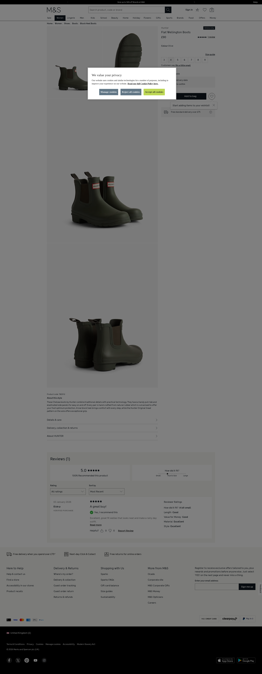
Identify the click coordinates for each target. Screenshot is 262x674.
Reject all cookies (131, 92)
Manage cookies (109, 92)
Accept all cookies (154, 92)
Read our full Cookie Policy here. (143, 83)
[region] (132, 83)
